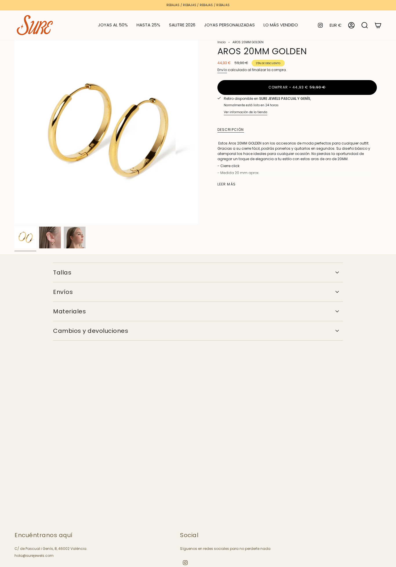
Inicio (221, 42)
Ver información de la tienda (245, 112)
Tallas (62, 272)
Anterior (14, 132)
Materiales (69, 311)
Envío (222, 69)
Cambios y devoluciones (90, 331)
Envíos (63, 292)
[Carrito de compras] (378, 25)
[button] (148, 25)
